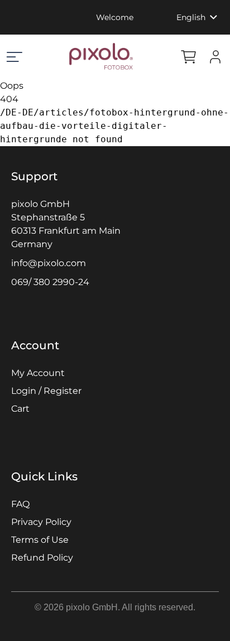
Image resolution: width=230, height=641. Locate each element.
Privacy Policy (41, 522)
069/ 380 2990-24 (50, 282)
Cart (20, 408)
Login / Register (46, 390)
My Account (38, 373)
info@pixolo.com (48, 263)
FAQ (20, 504)
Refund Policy (42, 557)
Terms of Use (40, 539)
